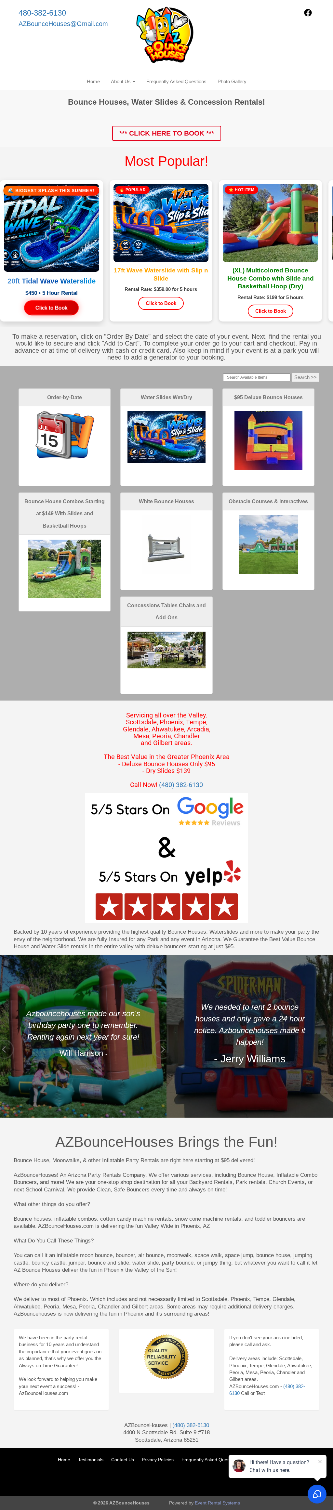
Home (93, 81)
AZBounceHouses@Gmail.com (63, 23)
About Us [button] (121, 81)
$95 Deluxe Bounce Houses (268, 397)
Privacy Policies (158, 1459)
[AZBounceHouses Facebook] (308, 15)
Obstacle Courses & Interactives (268, 501)
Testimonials (90, 1459)
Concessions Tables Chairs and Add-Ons (166, 612)
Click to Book (51, 308)
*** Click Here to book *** (166, 133)
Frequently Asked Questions (176, 81)
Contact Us (122, 1459)
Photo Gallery (232, 81)
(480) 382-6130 (181, 785)
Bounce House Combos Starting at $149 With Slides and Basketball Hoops (64, 514)
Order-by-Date (64, 397)
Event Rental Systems (217, 1502)
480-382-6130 (42, 12)
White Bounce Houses (166, 501)
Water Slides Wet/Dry (166, 397)
